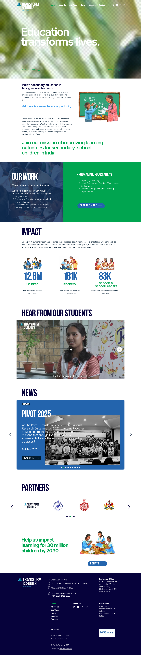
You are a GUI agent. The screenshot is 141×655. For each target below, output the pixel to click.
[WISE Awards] (74, 467)
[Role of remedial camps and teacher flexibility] (70, 467)
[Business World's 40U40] (79, 467)
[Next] (131, 435)
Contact (54, 619)
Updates (54, 616)
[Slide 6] (73, 516)
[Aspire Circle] (75, 467)
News (53, 613)
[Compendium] (61, 467)
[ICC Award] (77, 467)
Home (53, 604)
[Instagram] (124, 5)
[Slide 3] (69, 516)
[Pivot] (63, 467)
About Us (55, 607)
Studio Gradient (66, 649)
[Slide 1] (66, 516)
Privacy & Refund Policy (61, 635)
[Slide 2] (67, 516)
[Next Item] (119, 349)
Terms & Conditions (59, 638)
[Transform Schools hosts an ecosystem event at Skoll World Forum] (67, 467)
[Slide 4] (70, 516)
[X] (120, 5)
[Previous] (10, 435)
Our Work (55, 610)
